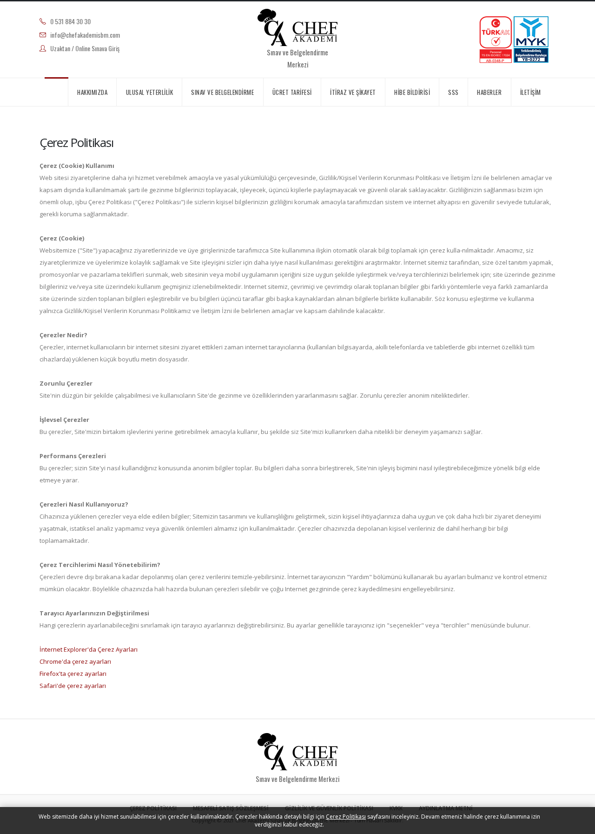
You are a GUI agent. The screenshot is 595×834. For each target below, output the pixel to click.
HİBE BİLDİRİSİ (412, 92)
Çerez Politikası (346, 817)
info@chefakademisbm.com (85, 35)
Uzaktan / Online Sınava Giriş (84, 48)
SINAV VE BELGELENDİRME (222, 92)
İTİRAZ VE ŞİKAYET (353, 92)
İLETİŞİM (530, 92)
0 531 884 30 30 (70, 21)
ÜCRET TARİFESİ (292, 92)
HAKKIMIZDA (92, 92)
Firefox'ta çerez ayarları (73, 673)
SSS (453, 92)
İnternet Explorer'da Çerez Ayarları (89, 649)
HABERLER (489, 92)
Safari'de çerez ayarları (73, 685)
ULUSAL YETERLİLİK (149, 92)
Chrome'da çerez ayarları (75, 661)
